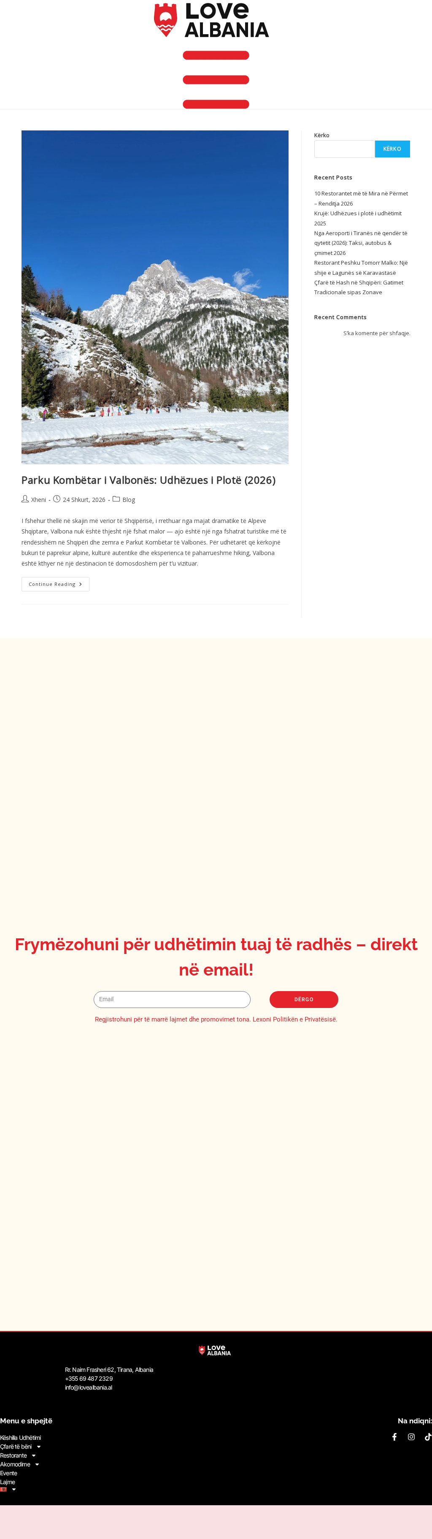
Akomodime (15, 1464)
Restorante (13, 1455)
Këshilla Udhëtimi (20, 1437)
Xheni (38, 500)
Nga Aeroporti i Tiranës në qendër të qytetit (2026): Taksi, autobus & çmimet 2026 (361, 243)
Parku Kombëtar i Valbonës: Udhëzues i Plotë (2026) (148, 480)
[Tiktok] (428, 1437)
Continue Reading (59, 582)
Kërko (321, 135)
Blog (128, 500)
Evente (8, 1473)
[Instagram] (411, 1437)
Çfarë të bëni (16, 1446)
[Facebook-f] (394, 1437)
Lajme (7, 1481)
